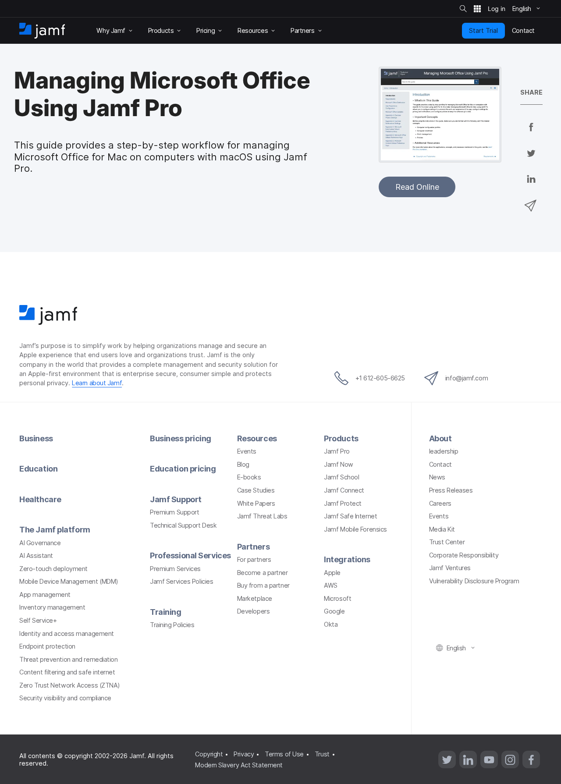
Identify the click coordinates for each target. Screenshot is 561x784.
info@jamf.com (466, 378)
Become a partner (262, 572)
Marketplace (254, 598)
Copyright (209, 754)
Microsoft (337, 598)
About (440, 438)
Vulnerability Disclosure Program (474, 581)
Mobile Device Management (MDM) (68, 581)
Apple (332, 572)
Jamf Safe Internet (350, 516)
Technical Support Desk (183, 525)
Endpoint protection (47, 646)
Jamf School (341, 477)
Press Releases (451, 490)
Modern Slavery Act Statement (238, 765)
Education (38, 468)
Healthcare (40, 499)
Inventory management (52, 607)
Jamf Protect (343, 503)
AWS (330, 585)
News (437, 477)
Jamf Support (176, 499)
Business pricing (180, 438)
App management (45, 594)
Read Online (417, 187)
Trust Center (447, 542)
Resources (257, 438)
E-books (249, 477)
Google (334, 611)
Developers (253, 611)
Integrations (347, 559)
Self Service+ (38, 620)
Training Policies (172, 624)
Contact (440, 464)
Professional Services (190, 555)
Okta (330, 624)
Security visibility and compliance (65, 698)
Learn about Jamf (97, 383)
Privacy (244, 754)
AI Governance (39, 542)
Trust (322, 754)
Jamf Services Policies (181, 581)
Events (246, 451)
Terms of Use (284, 754)
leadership (443, 451)
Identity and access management (66, 633)
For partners (254, 559)
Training (165, 612)
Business (36, 438)
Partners (253, 546)
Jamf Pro (336, 451)
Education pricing (183, 468)
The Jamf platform (54, 529)
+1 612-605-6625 (380, 378)
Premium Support (174, 512)
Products (341, 438)
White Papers (256, 503)
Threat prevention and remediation (68, 659)
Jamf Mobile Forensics (355, 529)
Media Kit (442, 529)
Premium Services (175, 568)
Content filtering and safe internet (67, 672)
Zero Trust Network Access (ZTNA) (69, 685)
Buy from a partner (263, 585)
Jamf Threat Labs (262, 516)
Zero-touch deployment (53, 568)
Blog (243, 464)
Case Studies (256, 490)
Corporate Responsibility (463, 555)
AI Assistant (36, 555)
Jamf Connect (344, 490)
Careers (440, 503)
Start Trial (483, 30)
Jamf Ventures (450, 567)
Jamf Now (338, 464)
